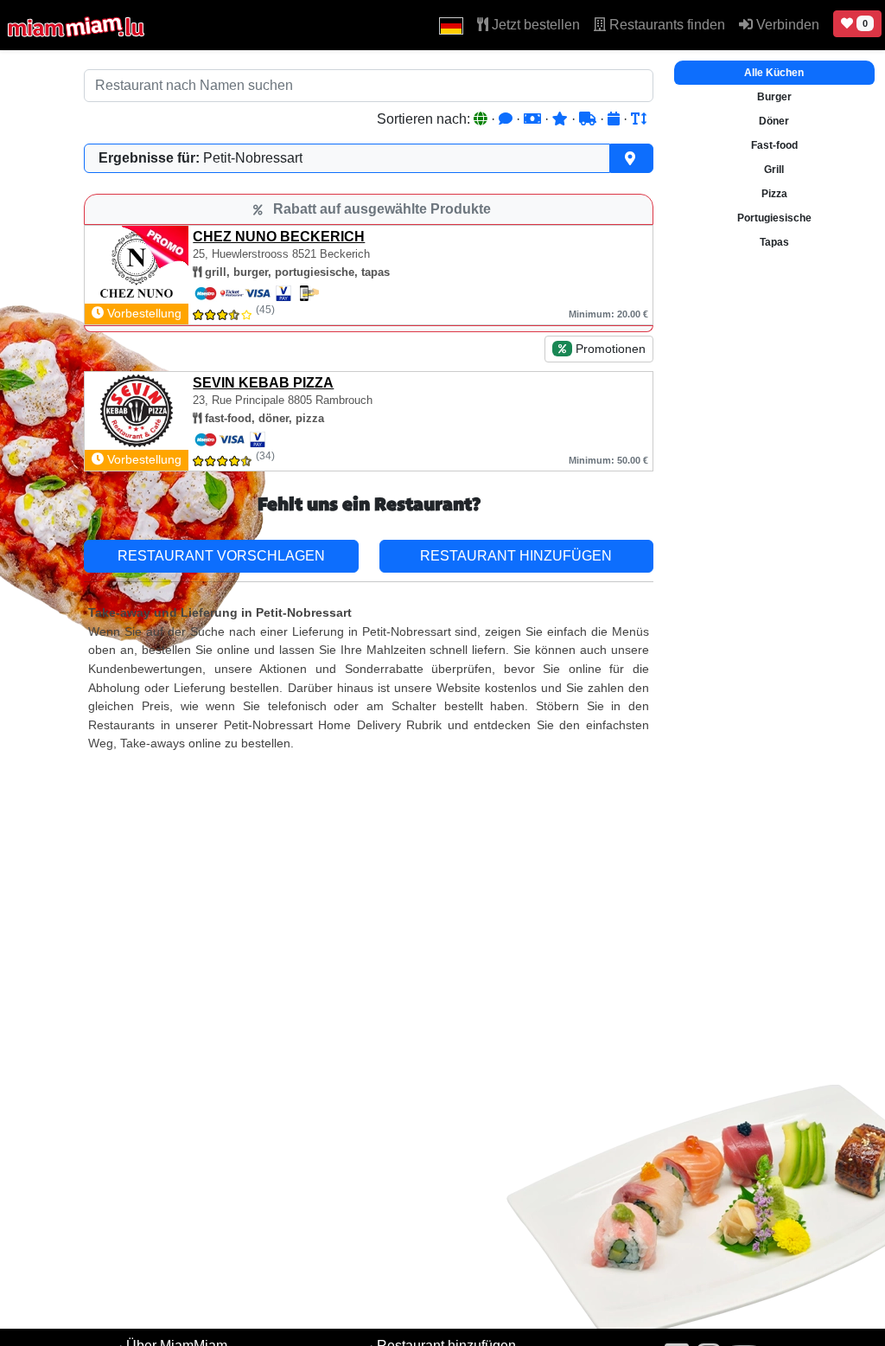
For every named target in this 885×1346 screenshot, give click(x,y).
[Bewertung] (561, 119)
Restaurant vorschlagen (221, 555)
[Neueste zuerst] (615, 119)
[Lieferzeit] (589, 119)
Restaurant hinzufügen (516, 555)
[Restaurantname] (638, 119)
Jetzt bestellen (534, 24)
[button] (451, 25)
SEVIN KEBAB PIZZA (263, 382)
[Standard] (482, 119)
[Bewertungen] (507, 119)
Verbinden (786, 24)
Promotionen (609, 349)
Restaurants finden (665, 24)
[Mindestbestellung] (534, 119)
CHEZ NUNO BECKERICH (279, 236)
